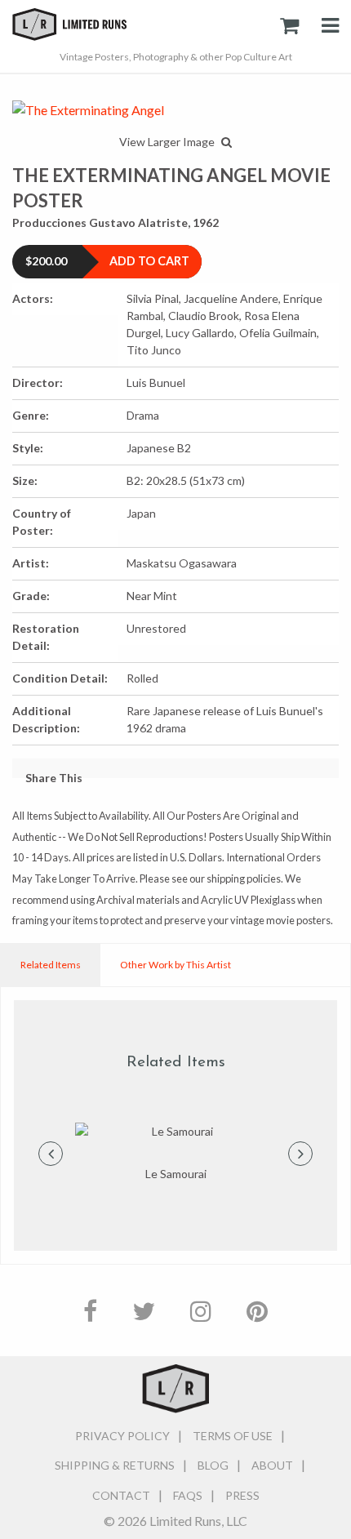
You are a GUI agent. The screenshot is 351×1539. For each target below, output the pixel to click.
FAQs (187, 1495)
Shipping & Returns (115, 1465)
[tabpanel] (175, 1153)
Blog (213, 1465)
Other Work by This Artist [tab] (175, 965)
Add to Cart (149, 261)
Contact (121, 1495)
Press (242, 1495)
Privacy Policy (122, 1436)
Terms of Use (233, 1436)
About (272, 1465)
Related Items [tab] (50, 965)
